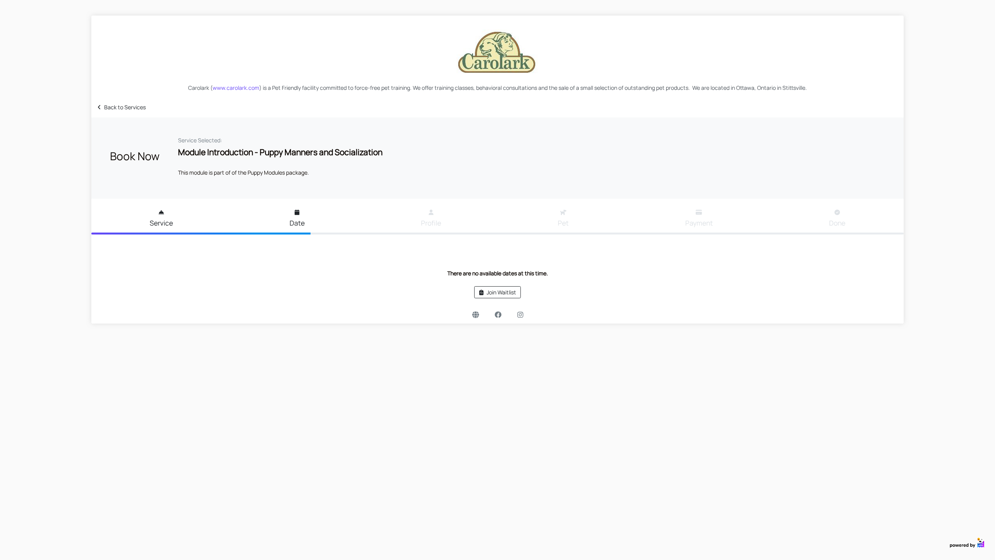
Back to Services (125, 107)
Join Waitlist (501, 292)
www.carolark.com (236, 87)
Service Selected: (200, 140)
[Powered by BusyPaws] (967, 542)
